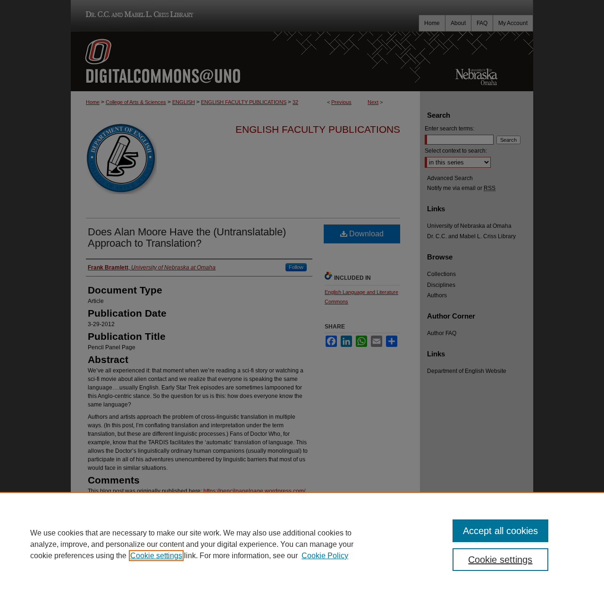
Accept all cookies (500, 531)
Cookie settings (156, 556)
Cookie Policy (325, 556)
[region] (302, 544)
